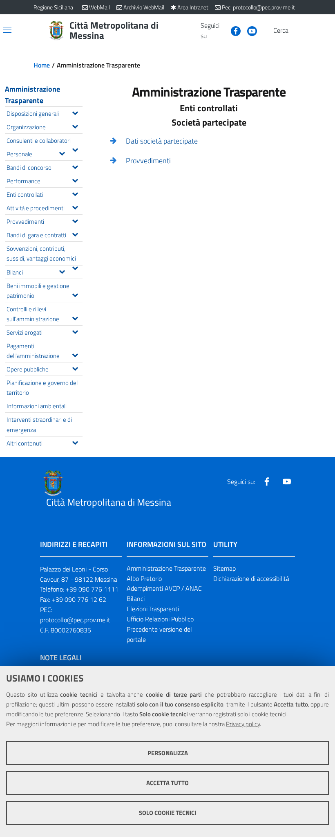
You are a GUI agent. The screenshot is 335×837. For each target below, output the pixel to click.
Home (42, 65)
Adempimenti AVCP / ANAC (164, 588)
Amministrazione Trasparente (32, 94)
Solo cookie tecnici (167, 812)
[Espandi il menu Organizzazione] (75, 125)
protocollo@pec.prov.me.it (75, 620)
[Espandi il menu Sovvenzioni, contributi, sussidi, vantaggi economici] (75, 267)
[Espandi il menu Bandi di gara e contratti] (75, 234)
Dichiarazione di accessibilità (251, 578)
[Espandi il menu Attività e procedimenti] (75, 207)
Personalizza (167, 753)
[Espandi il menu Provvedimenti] (75, 220)
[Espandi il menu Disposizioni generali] (75, 112)
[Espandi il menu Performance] (75, 179)
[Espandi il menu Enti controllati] (75, 193)
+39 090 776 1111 (92, 589)
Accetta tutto (167, 783)
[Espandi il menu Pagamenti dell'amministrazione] (75, 354)
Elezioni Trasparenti (153, 609)
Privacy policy (243, 724)
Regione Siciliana (53, 7)
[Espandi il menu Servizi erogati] (75, 331)
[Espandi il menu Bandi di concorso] (75, 166)
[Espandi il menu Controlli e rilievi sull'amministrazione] (75, 317)
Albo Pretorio (144, 578)
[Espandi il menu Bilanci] (62, 271)
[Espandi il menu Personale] (62, 153)
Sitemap (224, 568)
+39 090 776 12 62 (79, 599)
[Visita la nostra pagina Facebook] (232, 30)
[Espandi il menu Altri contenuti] (75, 442)
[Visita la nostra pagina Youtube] (249, 30)
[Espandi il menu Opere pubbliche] (75, 368)
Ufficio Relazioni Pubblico (160, 619)
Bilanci (136, 598)
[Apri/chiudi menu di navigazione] (7, 30)
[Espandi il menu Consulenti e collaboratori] (75, 149)
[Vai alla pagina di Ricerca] (297, 31)
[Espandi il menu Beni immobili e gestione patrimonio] (75, 294)
